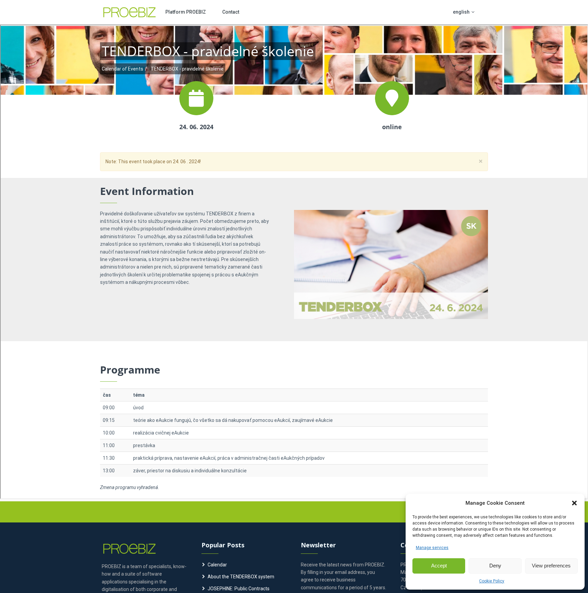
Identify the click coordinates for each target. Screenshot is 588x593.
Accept (439, 565)
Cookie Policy (491, 581)
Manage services (432, 547)
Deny (495, 565)
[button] (574, 503)
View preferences (551, 565)
